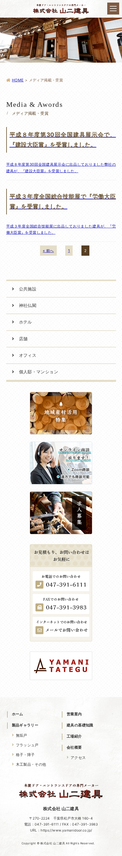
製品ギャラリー (25, 725)
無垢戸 (21, 735)
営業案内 (74, 714)
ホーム (17, 714)
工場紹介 (74, 736)
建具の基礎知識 (80, 725)
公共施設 (28, 289)
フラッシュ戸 (27, 745)
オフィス (28, 355)
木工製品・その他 (31, 764)
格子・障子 (25, 754)
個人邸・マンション (38, 371)
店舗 (23, 338)
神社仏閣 (28, 305)
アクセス (78, 757)
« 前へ (48, 250)
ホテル (25, 322)
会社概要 (74, 747)
